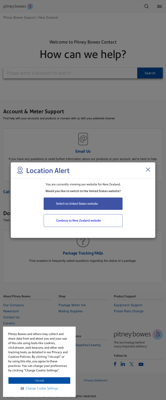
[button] (39, 388)
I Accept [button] (39, 380)
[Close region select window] (148, 169)
